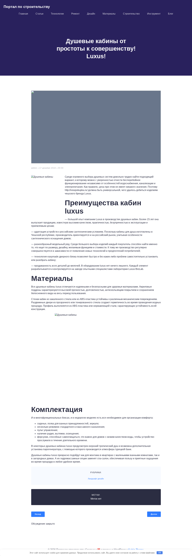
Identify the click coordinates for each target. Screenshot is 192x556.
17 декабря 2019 (47, 168)
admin (34, 168)
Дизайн (91, 13)
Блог (170, 13)
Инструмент (153, 13)
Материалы (109, 13)
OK (159, 553)
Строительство (131, 13)
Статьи (39, 13)
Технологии (57, 13)
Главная (23, 13)
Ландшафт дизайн (96, 479)
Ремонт (75, 13)
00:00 (60, 168)
